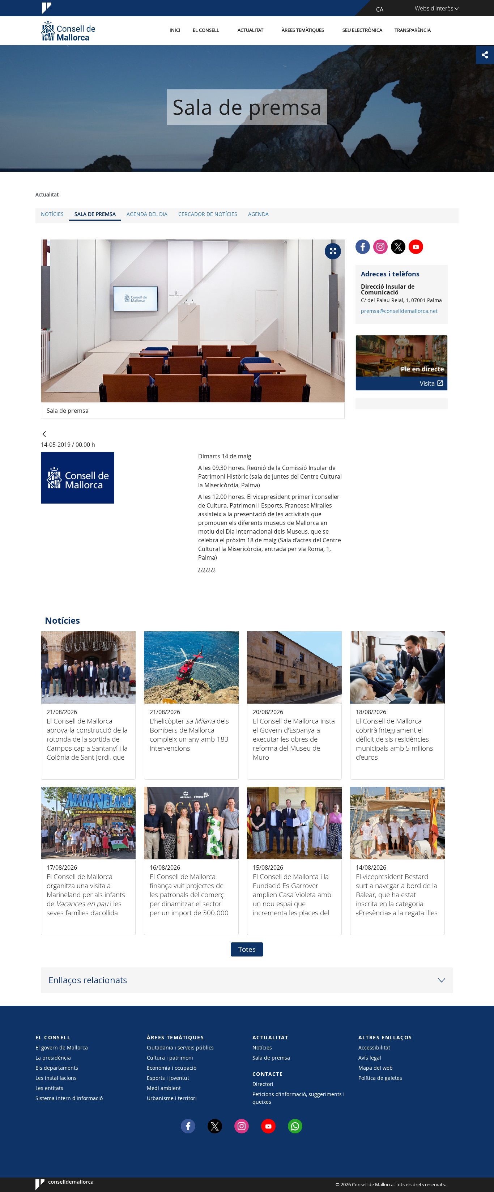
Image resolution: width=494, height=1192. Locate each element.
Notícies (52, 214)
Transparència (413, 30)
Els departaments (56, 1067)
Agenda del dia (147, 214)
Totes (247, 949)
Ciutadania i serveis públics (180, 1047)
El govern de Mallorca (61, 1047)
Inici (175, 30)
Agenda (258, 214)
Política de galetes (380, 1077)
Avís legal (369, 1057)
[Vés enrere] (44, 434)
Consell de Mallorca (57, 1185)
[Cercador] (444, 30)
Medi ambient (164, 1088)
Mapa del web (375, 1067)
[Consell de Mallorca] (68, 30)
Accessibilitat (374, 1047)
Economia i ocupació (171, 1067)
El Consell (206, 30)
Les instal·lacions (56, 1077)
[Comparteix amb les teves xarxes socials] (485, 55)
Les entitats (49, 1088)
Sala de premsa (95, 214)
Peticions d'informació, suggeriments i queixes (298, 1098)
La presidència (53, 1057)
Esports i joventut (168, 1077)
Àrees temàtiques (303, 30)
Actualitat (250, 30)
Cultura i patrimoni (170, 1057)
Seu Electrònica (362, 30)
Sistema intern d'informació (69, 1098)
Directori (262, 1084)
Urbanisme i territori (172, 1098)
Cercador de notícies (207, 214)
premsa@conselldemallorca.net (399, 311)
